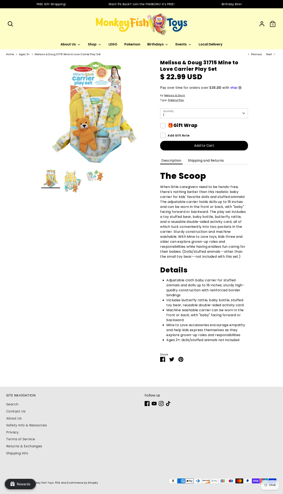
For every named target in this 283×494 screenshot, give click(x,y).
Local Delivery (211, 44)
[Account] (262, 24)
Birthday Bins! (232, 4)
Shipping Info (17, 453)
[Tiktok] (168, 403)
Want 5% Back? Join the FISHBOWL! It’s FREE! (141, 4)
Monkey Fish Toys (42, 482)
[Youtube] (154, 403)
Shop (92, 44)
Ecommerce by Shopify (82, 482)
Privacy (12, 432)
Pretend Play (176, 100)
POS (57, 482)
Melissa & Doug (174, 95)
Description (171, 160)
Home (10, 54)
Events (181, 44)
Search (12, 404)
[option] (94, 114)
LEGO (113, 44)
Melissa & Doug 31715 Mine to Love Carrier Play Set (67, 54)
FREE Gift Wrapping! (51, 4)
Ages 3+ (24, 54)
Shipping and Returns (206, 160)
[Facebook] (147, 403)
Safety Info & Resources (26, 425)
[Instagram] (161, 403)
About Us (68, 44)
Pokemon (132, 44)
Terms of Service (20, 439)
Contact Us (15, 411)
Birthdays (155, 44)
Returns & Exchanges (24, 446)
